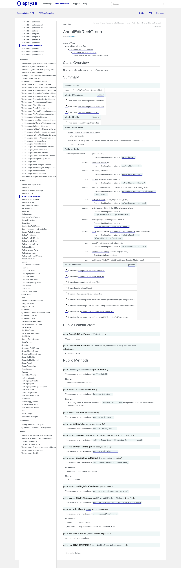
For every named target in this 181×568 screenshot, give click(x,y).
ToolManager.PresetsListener (33, 144)
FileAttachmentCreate (30, 265)
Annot (105, 243)
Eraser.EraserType (29, 441)
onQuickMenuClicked (101, 208)
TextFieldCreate (28, 378)
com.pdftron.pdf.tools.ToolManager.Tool (97, 311)
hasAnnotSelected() (131, 166)
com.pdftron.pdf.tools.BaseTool (81, 49)
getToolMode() (128, 157)
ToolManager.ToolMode (31, 453)
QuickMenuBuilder (29, 315)
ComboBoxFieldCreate (31, 226)
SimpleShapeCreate (29, 351)
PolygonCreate (27, 303)
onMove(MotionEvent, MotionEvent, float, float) (117, 440)
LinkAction (25, 288)
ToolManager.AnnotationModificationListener (40, 90)
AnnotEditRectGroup (31, 196)
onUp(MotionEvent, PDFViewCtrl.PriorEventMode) (117, 502)
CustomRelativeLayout (30, 232)
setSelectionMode (99, 260)
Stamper (25, 372)
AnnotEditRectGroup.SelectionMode (36, 435)
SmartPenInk (26, 363)
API (34, 13)
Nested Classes (105, 23)
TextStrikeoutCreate (29, 404)
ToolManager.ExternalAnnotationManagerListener (42, 111)
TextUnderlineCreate (30, 408)
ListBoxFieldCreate (29, 292)
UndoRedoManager (29, 416)
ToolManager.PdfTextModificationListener (38, 135)
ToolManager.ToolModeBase (33, 171)
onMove (95, 188)
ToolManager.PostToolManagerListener (37, 138)
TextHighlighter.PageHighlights (34, 387)
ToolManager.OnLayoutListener (34, 126)
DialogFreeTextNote (29, 244)
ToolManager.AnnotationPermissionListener (39, 93)
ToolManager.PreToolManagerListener (37, 147)
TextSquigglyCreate (29, 402)
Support (76, 4)
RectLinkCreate (27, 330)
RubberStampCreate (30, 339)
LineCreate (26, 286)
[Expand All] (157, 26)
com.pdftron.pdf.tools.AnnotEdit (84, 53)
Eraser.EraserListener (30, 78)
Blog (85, 4)
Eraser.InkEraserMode (30, 444)
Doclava (77, 553)
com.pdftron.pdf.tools (32, 46)
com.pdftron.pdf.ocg (29, 31)
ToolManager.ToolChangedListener (36, 165)
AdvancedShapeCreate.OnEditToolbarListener (40, 63)
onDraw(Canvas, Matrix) (133, 183)
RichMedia (25, 336)
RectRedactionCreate (30, 333)
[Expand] (100, 95)
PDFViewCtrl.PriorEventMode (122, 231)
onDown (95, 171)
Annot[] (106, 251)
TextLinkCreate (27, 390)
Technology (47, 4)
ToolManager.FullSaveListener (34, 117)
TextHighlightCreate (29, 381)
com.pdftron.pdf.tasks (30, 43)
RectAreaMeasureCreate (31, 324)
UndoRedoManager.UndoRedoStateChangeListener (43, 176)
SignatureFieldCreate (30, 348)
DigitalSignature (28, 259)
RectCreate (26, 327)
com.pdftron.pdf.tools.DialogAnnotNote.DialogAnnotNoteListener (108, 305)
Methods (144, 23)
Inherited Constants (118, 23)
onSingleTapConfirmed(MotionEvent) (111, 226)
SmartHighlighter (28, 357)
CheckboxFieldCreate (30, 217)
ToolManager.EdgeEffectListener (35, 108)
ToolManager (26, 413)
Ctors (138, 23)
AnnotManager (27, 202)
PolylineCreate (27, 306)
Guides (142, 13)
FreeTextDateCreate (30, 280)
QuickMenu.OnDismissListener (34, 81)
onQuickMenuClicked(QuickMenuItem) (111, 215)
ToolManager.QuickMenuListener (35, 150)
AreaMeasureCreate (30, 205)
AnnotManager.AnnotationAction (34, 66)
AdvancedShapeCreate (31, 184)
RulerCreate (26, 342)
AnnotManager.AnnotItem (32, 72)
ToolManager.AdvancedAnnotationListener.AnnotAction (44, 447)
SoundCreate (27, 369)
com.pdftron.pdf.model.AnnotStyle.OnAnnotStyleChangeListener (108, 300)
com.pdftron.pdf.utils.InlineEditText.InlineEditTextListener (104, 317)
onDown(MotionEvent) (132, 174)
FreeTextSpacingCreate (31, 283)
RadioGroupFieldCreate (31, 321)
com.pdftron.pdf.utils (30, 49)
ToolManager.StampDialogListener (35, 159)
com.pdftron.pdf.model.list (32, 28)
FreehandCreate (28, 271)
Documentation (62, 4)
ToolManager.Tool (28, 162)
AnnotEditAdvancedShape (32, 190)
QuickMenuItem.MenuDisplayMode (36, 427)
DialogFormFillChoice (30, 238)
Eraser (24, 262)
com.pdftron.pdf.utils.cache (32, 51)
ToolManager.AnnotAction (32, 450)
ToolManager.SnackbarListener (34, 153)
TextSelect (25, 399)
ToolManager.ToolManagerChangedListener (39, 167)
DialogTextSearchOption (31, 256)
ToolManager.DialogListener (33, 105)
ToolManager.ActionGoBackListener (36, 84)
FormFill (24, 268)
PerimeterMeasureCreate (32, 300)
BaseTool (25, 211)
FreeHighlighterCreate (30, 274)
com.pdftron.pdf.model (30, 22)
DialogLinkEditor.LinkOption (33, 424)
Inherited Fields (131, 23)
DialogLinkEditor (28, 247)
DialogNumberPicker (30, 250)
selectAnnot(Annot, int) (134, 247)
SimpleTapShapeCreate (31, 354)
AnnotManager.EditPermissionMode (36, 438)
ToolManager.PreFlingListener (34, 141)
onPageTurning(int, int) (134, 203)
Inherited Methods (154, 23)
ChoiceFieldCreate (29, 220)
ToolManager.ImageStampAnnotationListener (40, 120)
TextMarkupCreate (29, 393)
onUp (94, 231)
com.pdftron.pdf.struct (30, 40)
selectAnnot (97, 243)
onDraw (95, 179)
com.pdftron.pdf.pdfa (30, 34)
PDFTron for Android (46, 13)
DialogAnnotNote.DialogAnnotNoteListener (39, 75)
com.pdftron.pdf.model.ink (32, 25)
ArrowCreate (26, 208)
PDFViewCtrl (91, 132)
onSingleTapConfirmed (101, 220)
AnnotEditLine (27, 193)
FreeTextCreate (28, 277)
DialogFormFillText (29, 241)
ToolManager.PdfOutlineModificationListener (39, 132)
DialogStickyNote (28, 253)
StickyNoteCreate (28, 375)
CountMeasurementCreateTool (34, 229)
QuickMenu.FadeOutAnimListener (35, 312)
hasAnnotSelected (99, 162)
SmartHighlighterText (30, 360)
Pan (23, 297)
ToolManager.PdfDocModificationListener (38, 129)
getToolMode (97, 154)
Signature (25, 345)
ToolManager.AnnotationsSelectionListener (39, 96)
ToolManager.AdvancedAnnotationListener (39, 87)
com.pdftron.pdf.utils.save (32, 55)
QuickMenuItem (28, 318)
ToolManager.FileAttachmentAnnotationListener (41, 114)
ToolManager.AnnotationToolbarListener (38, 99)
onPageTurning (98, 199)
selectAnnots (97, 251)
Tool (23, 410)
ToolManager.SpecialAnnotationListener (38, 156)
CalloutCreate (27, 214)
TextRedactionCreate (30, 396)
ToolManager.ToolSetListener (33, 173)
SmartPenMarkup (28, 366)
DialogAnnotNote (28, 235)
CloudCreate (26, 223)
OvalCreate (26, 294)
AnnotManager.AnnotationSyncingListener (39, 69)
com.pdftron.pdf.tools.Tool (76, 46)
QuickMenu (26, 309)
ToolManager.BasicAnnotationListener (37, 102)
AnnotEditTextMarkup (30, 199)
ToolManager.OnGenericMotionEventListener (40, 123)
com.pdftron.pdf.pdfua (30, 37)
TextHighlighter (27, 384)
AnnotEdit (25, 187)
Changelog (160, 13)
